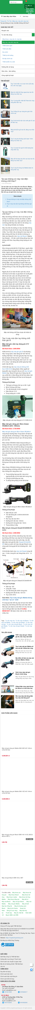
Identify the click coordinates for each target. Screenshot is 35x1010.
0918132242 (8, 1002)
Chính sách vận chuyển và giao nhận (11, 961)
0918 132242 (30, 9)
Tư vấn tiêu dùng (7, 35)
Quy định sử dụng (5, 971)
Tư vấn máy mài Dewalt (18, 622)
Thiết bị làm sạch (7, 45)
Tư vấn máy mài (10, 620)
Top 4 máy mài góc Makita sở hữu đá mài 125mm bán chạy (24, 647)
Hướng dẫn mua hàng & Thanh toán (10, 959)
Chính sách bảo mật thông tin (8, 976)
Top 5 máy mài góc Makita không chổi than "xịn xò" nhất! (17, 599)
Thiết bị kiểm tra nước (9, 62)
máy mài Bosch (22, 236)
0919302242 (23, 1002)
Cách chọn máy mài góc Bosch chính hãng (23, 673)
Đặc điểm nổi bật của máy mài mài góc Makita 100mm (25, 659)
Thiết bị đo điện (7, 49)
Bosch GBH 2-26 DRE (12, 915)
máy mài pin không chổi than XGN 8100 (15, 368)
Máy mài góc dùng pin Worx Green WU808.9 (16, 431)
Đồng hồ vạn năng (12, 910)
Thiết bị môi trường (8, 55)
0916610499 (8, 992)
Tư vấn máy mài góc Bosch (14, 624)
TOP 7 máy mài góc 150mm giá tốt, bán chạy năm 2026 (24, 636)
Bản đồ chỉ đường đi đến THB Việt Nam (11, 964)
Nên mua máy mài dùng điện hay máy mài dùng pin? (24, 697)
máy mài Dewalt (21, 551)
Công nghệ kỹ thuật (8, 75)
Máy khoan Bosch (14, 895)
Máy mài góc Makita (14, 904)
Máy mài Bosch (6, 901)
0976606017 (23, 992)
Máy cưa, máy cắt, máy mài (20, 21)
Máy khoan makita (12, 897)
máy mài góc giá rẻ (17, 351)
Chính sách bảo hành (6, 974)
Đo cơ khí (5, 52)
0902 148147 (30, 12)
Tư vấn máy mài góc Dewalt (16, 626)
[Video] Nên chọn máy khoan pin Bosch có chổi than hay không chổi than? (24, 687)
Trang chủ (3, 21)
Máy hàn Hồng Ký (7, 906)
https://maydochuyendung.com (14, 938)
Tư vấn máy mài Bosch (22, 620)
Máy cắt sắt (25, 904)
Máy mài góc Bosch (18, 901)
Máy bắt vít (25, 899)
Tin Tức (9, 21)
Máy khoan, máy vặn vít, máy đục (12, 39)
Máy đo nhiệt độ (18, 913)
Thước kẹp (9, 913)
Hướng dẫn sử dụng (8, 67)
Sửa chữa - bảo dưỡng (8, 71)
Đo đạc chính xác (7, 58)
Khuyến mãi (5, 30)
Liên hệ (2, 966)
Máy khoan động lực (13, 899)
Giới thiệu (25, 16)
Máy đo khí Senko (13, 908)
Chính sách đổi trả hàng (7, 979)
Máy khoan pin (16, 892)
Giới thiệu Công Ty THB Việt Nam (9, 957)
